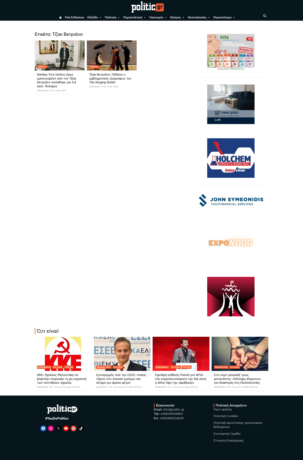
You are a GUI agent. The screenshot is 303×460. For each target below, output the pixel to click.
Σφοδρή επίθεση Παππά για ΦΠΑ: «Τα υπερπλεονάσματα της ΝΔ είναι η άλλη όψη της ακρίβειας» (180, 379)
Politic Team (60, 90)
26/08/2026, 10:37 (222, 387)
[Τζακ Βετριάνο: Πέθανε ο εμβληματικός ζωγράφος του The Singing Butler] (112, 55)
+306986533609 (172, 418)
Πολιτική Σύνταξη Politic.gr (67, 387)
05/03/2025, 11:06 (45, 90)
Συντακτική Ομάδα (227, 433)
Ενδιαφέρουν (44, 367)
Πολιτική (110, 17)
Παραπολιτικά (132, 17)
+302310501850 (171, 413)
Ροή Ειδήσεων (74, 17)
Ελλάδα (92, 17)
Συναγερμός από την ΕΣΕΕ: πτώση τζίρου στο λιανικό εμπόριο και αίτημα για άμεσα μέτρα (121, 379)
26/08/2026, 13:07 (45, 387)
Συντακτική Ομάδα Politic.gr (245, 387)
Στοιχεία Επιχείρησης (229, 440)
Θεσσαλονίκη (197, 17)
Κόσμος (175, 17)
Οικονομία (156, 17)
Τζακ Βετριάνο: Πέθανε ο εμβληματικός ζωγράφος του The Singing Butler (110, 78)
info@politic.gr (173, 409)
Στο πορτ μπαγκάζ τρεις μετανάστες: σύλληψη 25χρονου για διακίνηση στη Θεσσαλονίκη (237, 379)
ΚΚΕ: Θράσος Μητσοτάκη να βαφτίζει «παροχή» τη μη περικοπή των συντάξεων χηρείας (61, 379)
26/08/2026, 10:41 (163, 387)
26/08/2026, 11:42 (104, 387)
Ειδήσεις (42, 67)
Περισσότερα (222, 17)
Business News (104, 367)
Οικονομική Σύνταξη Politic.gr (127, 387)
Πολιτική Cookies (226, 416)
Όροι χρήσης (223, 409)
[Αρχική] (60, 17)
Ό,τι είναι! (57, 367)
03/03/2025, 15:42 (97, 87)
